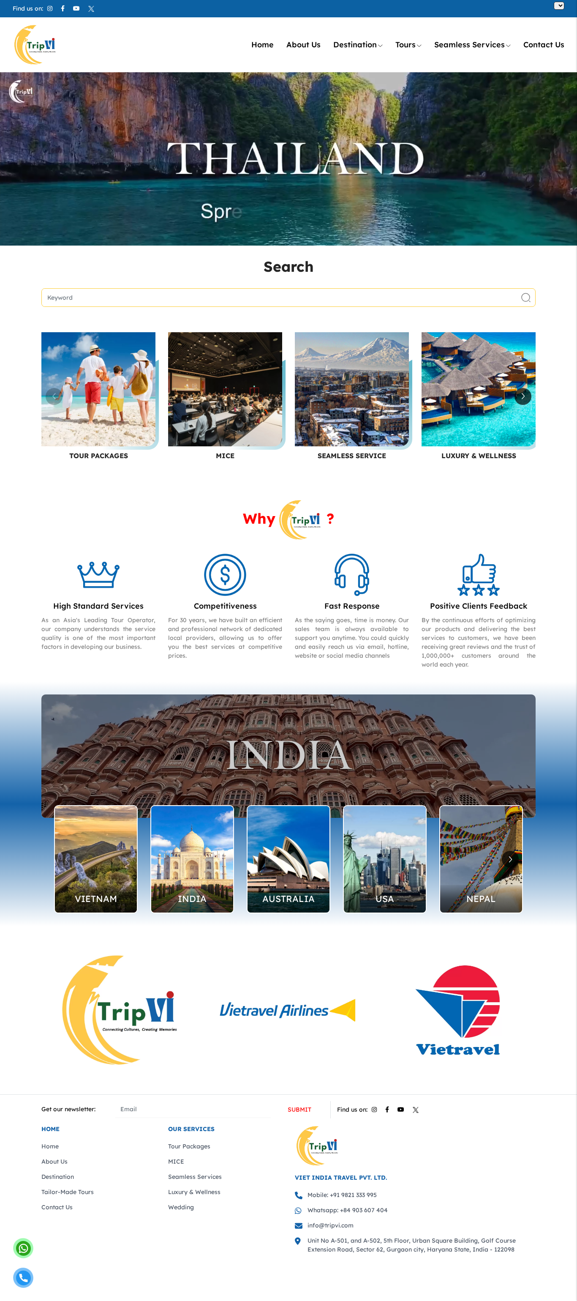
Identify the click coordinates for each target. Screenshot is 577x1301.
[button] (522, 396)
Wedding (181, 1207)
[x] (91, 8)
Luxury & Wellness (194, 1192)
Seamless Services (469, 44)
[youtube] (76, 8)
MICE (225, 455)
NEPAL (288, 898)
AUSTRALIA (96, 898)
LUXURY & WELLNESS (478, 455)
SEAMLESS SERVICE (352, 455)
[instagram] (49, 8)
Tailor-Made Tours (67, 1192)
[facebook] (63, 8)
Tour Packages (189, 1146)
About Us (303, 44)
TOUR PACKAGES (98, 455)
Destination (355, 44)
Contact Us (543, 44)
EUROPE (385, 898)
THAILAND (481, 898)
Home (262, 44)
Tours (405, 44)
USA (192, 898)
